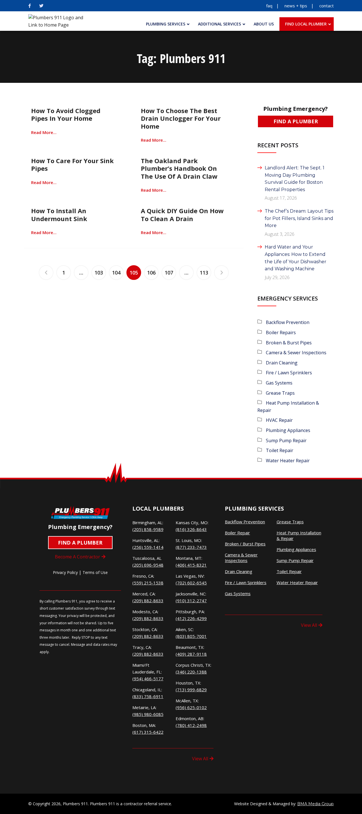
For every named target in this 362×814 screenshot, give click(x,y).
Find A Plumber (295, 121)
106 (151, 272)
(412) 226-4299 (191, 618)
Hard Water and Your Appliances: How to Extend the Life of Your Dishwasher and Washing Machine (295, 257)
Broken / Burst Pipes (245, 544)
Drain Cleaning (282, 363)
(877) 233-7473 (191, 547)
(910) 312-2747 (191, 600)
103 (98, 272)
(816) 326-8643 (191, 529)
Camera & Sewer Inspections (296, 352)
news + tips (296, 5)
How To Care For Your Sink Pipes (72, 164)
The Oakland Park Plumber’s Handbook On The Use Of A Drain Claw (179, 168)
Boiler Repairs (281, 332)
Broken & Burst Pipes (289, 343)
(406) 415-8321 (191, 565)
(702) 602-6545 (191, 583)
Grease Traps (280, 393)
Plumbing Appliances (288, 430)
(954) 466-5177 (147, 678)
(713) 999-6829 (191, 689)
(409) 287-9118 (191, 654)
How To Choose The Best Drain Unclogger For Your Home (181, 118)
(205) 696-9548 (147, 565)
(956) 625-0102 (191, 707)
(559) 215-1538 (147, 583)
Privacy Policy (65, 572)
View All (200, 758)
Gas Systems (279, 383)
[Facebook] (29, 5)
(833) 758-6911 (147, 696)
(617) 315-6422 (147, 732)
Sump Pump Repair (286, 440)
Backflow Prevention (287, 322)
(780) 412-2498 (191, 725)
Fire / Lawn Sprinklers (289, 373)
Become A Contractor (77, 557)
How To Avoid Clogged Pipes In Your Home (65, 114)
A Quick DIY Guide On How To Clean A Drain (182, 214)
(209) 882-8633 (147, 600)
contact (326, 5)
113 (204, 272)
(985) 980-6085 (147, 714)
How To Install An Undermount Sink (59, 214)
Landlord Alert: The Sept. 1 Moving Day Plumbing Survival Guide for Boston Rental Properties (294, 178)
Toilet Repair (279, 450)
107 (169, 272)
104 (116, 272)
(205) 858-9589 (147, 529)
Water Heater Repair (288, 460)
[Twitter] (41, 5)
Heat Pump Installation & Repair (299, 535)
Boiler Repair (237, 533)
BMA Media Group (315, 803)
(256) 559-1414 (147, 547)
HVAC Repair (279, 420)
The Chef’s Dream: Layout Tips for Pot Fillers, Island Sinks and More (299, 218)
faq (269, 5)
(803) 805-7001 (191, 636)
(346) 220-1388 (191, 672)
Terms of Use (95, 572)
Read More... (44, 132)
